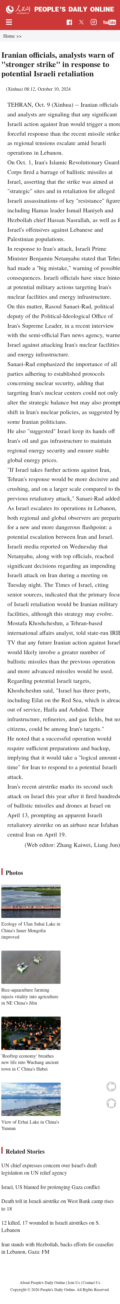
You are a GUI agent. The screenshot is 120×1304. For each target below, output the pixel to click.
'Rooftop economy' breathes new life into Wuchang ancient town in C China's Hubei (30, 1062)
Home (9, 36)
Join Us (74, 1282)
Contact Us (91, 1282)
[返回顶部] (111, 1103)
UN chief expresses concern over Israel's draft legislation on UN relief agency (49, 1169)
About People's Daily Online (42, 1282)
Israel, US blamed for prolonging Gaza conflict (50, 1186)
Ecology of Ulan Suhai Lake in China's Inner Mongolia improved (30, 930)
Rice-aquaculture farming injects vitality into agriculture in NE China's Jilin (29, 996)
